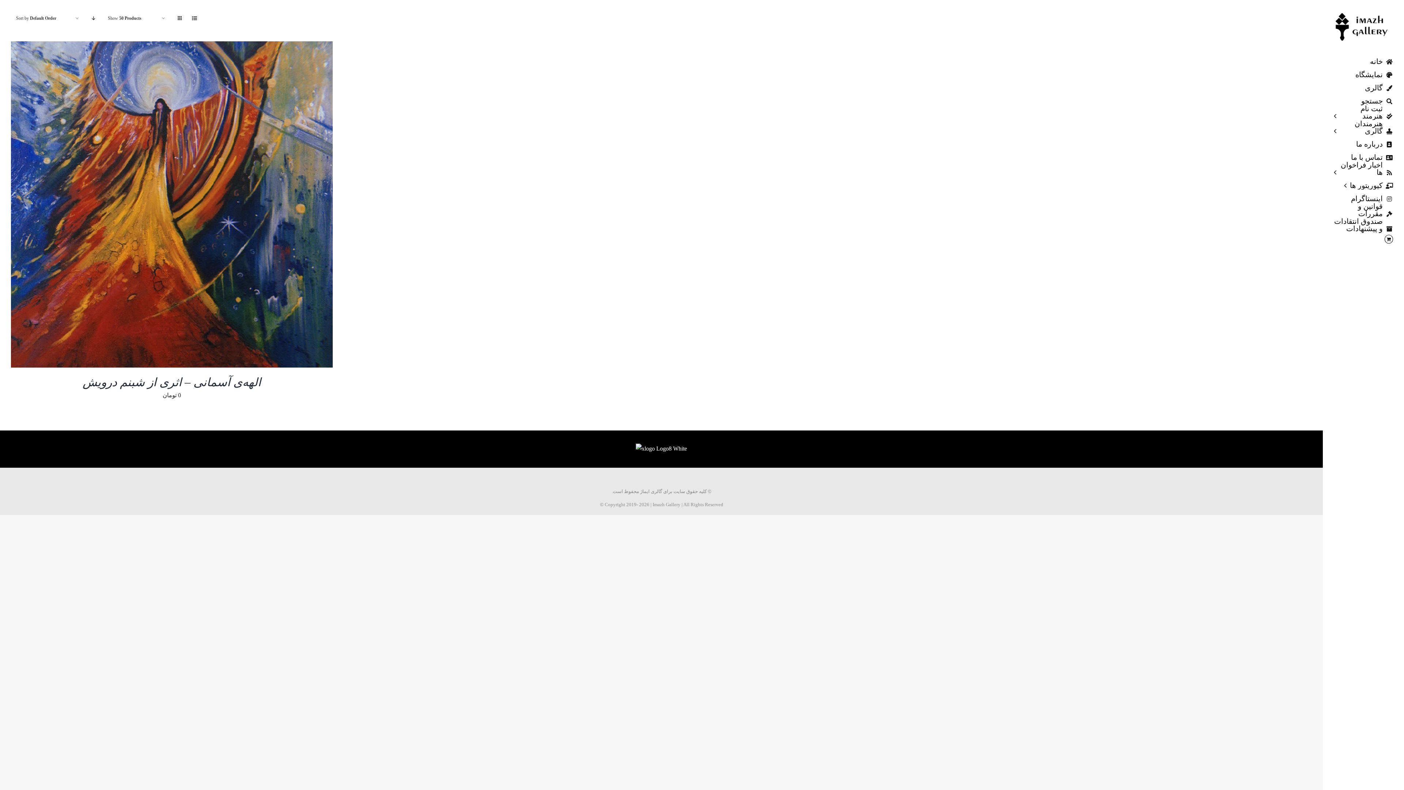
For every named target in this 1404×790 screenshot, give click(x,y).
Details (176, 206)
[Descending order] (93, 18)
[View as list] (194, 18)
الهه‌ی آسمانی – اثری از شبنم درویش (172, 382)
